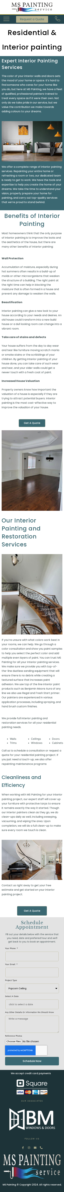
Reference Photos (13, 1036)
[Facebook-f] (23, 1147)
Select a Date (12, 996)
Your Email (10, 964)
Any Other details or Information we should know (29, 1012)
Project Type (11, 980)
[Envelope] (35, 1147)
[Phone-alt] (41, 1147)
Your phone (10, 948)
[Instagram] (29, 1147)
